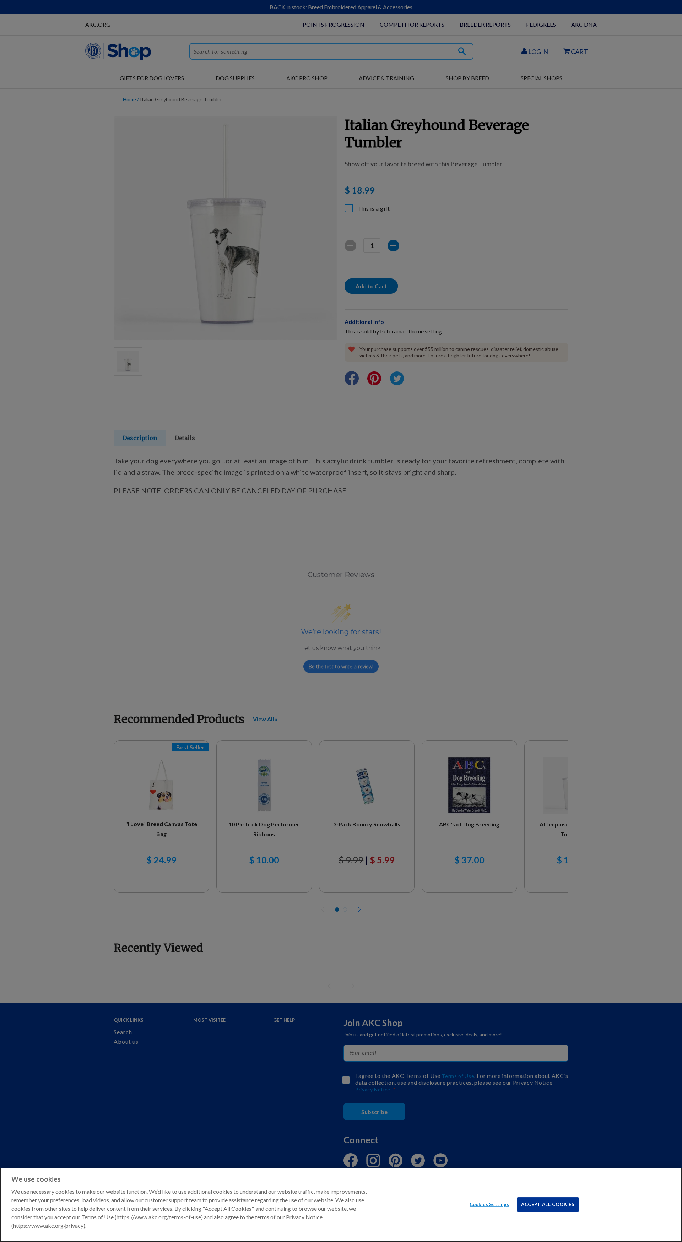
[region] (341, 1205)
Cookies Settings (489, 1204)
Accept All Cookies (548, 1204)
